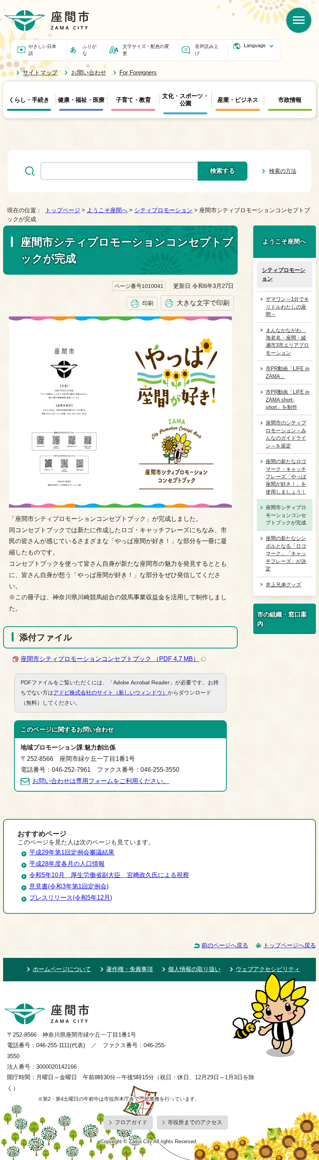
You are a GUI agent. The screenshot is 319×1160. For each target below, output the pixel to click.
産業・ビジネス (237, 100)
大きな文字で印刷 (203, 303)
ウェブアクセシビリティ (268, 969)
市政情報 (289, 100)
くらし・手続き (29, 100)
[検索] (298, 20)
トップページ (62, 210)
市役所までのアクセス (195, 1122)
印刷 (147, 303)
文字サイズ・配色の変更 (146, 50)
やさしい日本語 (42, 50)
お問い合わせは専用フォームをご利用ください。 (100, 781)
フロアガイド (131, 1122)
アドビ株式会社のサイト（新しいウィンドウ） (110, 692)
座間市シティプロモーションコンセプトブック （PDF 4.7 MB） (110, 658)
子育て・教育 (133, 100)
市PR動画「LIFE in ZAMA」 (287, 372)
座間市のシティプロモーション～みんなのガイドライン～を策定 (286, 434)
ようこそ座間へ (107, 210)
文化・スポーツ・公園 (185, 100)
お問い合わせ (88, 72)
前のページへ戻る (225, 945)
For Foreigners (138, 72)
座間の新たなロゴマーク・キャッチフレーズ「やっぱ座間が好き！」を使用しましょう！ (286, 476)
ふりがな (89, 50)
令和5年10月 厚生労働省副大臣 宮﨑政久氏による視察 (109, 875)
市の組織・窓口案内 (282, 619)
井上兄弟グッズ (283, 585)
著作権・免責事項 (129, 969)
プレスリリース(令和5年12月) (70, 897)
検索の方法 (282, 171)
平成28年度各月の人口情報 (67, 863)
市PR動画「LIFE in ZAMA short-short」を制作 (287, 399)
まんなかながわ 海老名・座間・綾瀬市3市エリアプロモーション (287, 341)
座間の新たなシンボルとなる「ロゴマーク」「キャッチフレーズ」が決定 (286, 553)
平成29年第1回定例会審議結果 (71, 852)
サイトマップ (40, 72)
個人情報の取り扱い (194, 969)
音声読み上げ (206, 50)
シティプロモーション (163, 210)
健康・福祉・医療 (81, 100)
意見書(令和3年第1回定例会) (69, 886)
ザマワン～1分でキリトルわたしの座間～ (287, 306)
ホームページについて (62, 969)
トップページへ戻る (289, 945)
